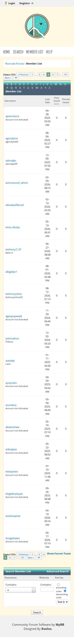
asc (56, 103)
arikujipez (11, 449)
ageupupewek (14, 316)
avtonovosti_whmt (17, 183)
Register (24, 3)
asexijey (10, 360)
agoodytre (12, 138)
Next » (8, 77)
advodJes (11, 160)
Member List (34, 51)
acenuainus (12, 338)
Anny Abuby (13, 227)
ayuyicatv (11, 383)
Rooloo (46, 629)
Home (6, 51)
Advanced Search (58, 571)
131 (65, 74)
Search (18, 51)
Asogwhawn (13, 538)
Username (11, 577)
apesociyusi (12, 116)
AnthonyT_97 (13, 249)
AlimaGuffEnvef (15, 205)
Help (49, 51)
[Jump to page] (16, 77)
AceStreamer (13, 516)
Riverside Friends (14, 63)
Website (44, 577)
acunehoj (11, 405)
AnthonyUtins (14, 294)
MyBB (60, 624)
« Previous (23, 74)
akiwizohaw (12, 427)
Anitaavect (12, 471)
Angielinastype (14, 494)
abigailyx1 (11, 271)
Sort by (59, 577)
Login (11, 3)
